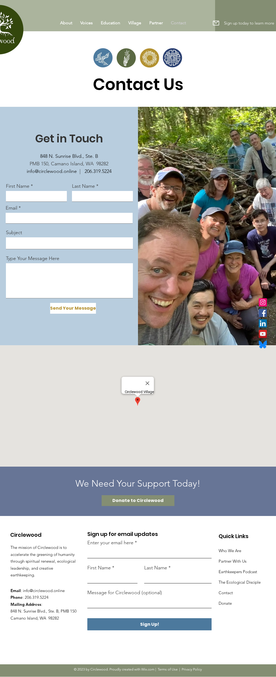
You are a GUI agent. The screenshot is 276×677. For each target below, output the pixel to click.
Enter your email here (110, 542)
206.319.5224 (98, 171)
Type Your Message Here (32, 258)
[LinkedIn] (263, 323)
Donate (225, 603)
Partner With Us (232, 561)
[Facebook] (263, 313)
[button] (216, 23)
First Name (17, 186)
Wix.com (147, 669)
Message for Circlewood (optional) (124, 592)
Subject (14, 232)
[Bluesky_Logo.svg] (263, 344)
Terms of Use (168, 669)
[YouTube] (263, 334)
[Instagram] (263, 302)
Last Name (83, 186)
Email (11, 208)
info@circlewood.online (52, 171)
